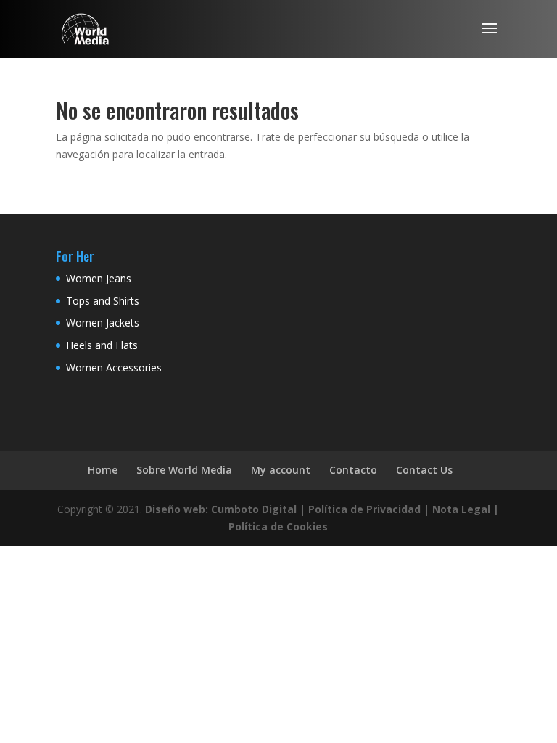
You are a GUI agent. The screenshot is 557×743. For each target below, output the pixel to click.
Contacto (353, 470)
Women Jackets (102, 322)
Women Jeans (98, 278)
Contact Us (424, 470)
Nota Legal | (465, 509)
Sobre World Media (184, 470)
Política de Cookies (278, 526)
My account (280, 470)
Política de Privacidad (364, 509)
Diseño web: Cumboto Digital (221, 509)
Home (102, 470)
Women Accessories (114, 367)
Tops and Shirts (102, 301)
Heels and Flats (102, 345)
